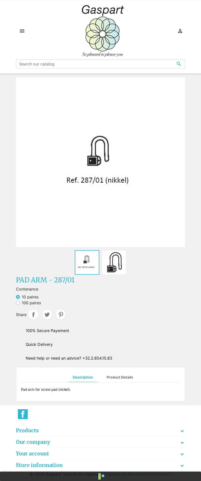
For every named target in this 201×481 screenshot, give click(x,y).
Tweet (47, 315)
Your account (32, 454)
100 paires (31, 302)
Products (27, 430)
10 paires (30, 296)
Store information (39, 465)
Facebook (23, 414)
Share (33, 315)
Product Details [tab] (120, 377)
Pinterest (61, 315)
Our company (33, 442)
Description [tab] (83, 377)
